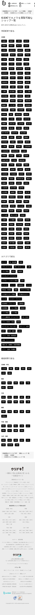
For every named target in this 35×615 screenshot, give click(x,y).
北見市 (26, 45)
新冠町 (11, 210)
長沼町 (4, 128)
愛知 (22, 401)
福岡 (3, 440)
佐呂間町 (4, 192)
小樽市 (19, 41)
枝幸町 (21, 174)
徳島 (3, 430)
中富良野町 (5, 151)
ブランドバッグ (6, 267)
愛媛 (15, 430)
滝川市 (4, 68)
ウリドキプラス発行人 (23, 563)
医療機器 (4, 308)
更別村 (27, 224)
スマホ (29, 285)
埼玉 (22, 383)
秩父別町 (23, 132)
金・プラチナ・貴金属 (18, 570)
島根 (9, 426)
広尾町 (11, 229)
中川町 (14, 160)
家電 (18, 322)
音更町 (23, 215)
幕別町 (19, 229)
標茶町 (4, 242)
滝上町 (27, 192)
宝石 (21, 262)
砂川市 (11, 68)
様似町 (26, 210)
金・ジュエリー (5, 484)
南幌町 (4, 123)
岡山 (15, 426)
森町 (27, 87)
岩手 (17, 368)
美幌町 (4, 183)
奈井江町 (12, 123)
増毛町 (4, 165)
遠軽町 (13, 192)
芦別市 (27, 55)
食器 (19, 331)
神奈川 (10, 387)
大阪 (15, 411)
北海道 (3, 511)
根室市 (19, 64)
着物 (16, 289)
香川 (9, 430)
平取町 (4, 210)
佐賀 (9, 440)
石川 (15, 397)
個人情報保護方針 (10, 544)
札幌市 (4, 41)
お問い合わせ (27, 546)
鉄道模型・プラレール (8, 303)
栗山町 (11, 128)
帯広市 (19, 45)
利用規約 (16, 542)
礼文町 (4, 178)
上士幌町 (12, 220)
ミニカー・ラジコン (15, 299)
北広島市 (4, 77)
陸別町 (26, 233)
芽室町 (11, 224)
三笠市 (11, 64)
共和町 (29, 110)
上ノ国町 (28, 91)
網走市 (20, 50)
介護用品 (21, 303)
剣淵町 (11, 155)
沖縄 (17, 445)
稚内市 (13, 55)
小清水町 (4, 187)
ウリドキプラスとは (11, 563)
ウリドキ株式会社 (21, 592)
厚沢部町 (4, 96)
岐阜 (9, 401)
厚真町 (26, 201)
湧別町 (20, 192)
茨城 (3, 383)
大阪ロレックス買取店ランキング (26, 579)
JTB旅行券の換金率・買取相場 (9, 586)
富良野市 (4, 73)
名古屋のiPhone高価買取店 (26, 586)
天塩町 (20, 169)
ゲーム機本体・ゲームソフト (10, 317)
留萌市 (27, 50)
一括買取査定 (14, 3)
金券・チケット (28, 495)
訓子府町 (13, 187)
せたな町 (4, 100)
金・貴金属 (13, 262)
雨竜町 (4, 137)
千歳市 (26, 64)
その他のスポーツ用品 (8, 294)
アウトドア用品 (25, 289)
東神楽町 (4, 142)
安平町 (13, 206)
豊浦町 (4, 201)
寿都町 (20, 100)
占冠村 (24, 151)
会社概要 (31, 549)
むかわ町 (20, 206)
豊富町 (29, 174)
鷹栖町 (26, 137)
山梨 (28, 397)
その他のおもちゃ (24, 294)
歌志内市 (19, 68)
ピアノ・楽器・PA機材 (8, 349)
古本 (22, 280)
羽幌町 (26, 165)
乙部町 (13, 96)
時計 (5, 570)
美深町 (26, 155)
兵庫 (22, 411)
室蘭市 (4, 45)
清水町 (4, 224)
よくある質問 (20, 546)
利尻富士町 (20, 178)
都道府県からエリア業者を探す (17, 505)
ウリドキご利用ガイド (7, 542)
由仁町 (29, 123)
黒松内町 (28, 100)
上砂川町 (20, 123)
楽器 (12, 495)
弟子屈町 (12, 242)
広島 (22, 426)
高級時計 (20, 285)
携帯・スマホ (21, 484)
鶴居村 (20, 242)
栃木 (9, 383)
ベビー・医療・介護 (25, 502)
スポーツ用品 (26, 499)
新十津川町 (5, 132)
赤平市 (11, 59)
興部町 (4, 197)
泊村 (11, 114)
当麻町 (13, 142)
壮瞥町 (11, 201)
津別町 (11, 183)
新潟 (3, 397)
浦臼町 (26, 128)
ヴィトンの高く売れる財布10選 (26, 576)
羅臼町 (27, 247)
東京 (3, 387)
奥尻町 (20, 96)
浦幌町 (4, 238)
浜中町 (26, 238)
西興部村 (12, 197)
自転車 (23, 308)
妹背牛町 (14, 132)
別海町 (4, 247)
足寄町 (19, 233)
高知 (22, 430)
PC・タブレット (19, 267)
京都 (9, 411)
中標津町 (12, 247)
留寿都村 (28, 105)
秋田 (29, 368)
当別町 (27, 77)
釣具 (13, 271)
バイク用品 (5, 312)
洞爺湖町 (4, 206)
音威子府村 (5, 160)
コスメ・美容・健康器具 (9, 335)
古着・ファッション (8, 340)
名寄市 (4, 64)
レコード (4, 285)
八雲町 (4, 91)
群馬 (15, 383)
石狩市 (13, 77)
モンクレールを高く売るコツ (26, 584)
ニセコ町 (12, 105)
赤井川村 (26, 119)
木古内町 (4, 87)
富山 (9, 397)
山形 (3, 373)
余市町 (19, 119)
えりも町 (4, 215)
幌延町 (29, 178)
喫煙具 (20, 271)
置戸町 (21, 187)
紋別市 (19, 59)
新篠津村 (4, 82)
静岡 (15, 401)
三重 (28, 401)
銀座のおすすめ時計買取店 (9, 579)
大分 (28, 440)
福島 (9, 373)
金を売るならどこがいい (9, 581)
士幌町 (4, 220)
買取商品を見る (14, 5)
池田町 (26, 229)
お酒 (29, 267)
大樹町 (4, 229)
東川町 (11, 146)
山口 (28, 426)
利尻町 (11, 178)
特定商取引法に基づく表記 (22, 544)
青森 (11, 368)
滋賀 (3, 411)
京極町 (13, 110)
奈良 (28, 411)
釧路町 (11, 238)
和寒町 (4, 155)
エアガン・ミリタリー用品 (10, 280)
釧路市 (11, 45)
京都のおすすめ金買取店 (26, 581)
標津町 (20, 247)
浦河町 (19, 210)
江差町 (20, 91)
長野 (3, 401)
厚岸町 (19, 238)
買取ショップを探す (26, 3)
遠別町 (13, 169)
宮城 (23, 368)
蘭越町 (4, 105)
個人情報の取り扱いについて (25, 542)
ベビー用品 (14, 308)
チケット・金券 (24, 326)
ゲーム (29, 486)
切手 (3, 331)
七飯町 (13, 87)
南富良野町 (15, 151)
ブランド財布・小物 (8, 322)
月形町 (19, 128)
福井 (22, 397)
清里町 (26, 183)
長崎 (15, 440)
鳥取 (3, 426)
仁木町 (11, 119)
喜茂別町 (4, 110)
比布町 (20, 142)
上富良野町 (27, 146)
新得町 (27, 220)
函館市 (11, 41)
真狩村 (20, 105)
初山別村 (4, 169)
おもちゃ (16, 493)
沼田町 (19, 137)
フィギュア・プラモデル (9, 276)
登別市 (13, 73)
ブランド (9, 570)
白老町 (19, 201)
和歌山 (4, 416)
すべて (4, 262)
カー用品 (14, 312)
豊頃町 (4, 233)
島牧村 (13, 100)
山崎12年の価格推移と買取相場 (9, 584)
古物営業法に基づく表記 (9, 546)
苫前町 (19, 165)
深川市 (27, 68)
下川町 (19, 155)
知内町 (27, 82)
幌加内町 (22, 160)
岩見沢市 (12, 50)
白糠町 (27, 242)
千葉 (28, 383)
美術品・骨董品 (6, 289)
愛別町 (27, 142)
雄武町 (20, 197)
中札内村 (19, 224)
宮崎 (3, 445)
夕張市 (4, 50)
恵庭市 (20, 73)
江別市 (4, 59)
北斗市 (20, 77)
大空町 (27, 197)
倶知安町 (20, 110)
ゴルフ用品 (5, 271)
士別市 (26, 59)
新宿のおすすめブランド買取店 (9, 576)
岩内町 (4, 114)
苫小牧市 (4, 55)
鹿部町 (20, 87)
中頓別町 (13, 174)
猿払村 (27, 169)
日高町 (29, 206)
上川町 (4, 146)
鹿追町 (20, 220)
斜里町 (19, 183)
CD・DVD (25, 317)
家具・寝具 (11, 331)
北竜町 (11, 137)
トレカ (4, 299)
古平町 (4, 119)
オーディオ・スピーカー (9, 326)
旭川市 (26, 41)
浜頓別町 (4, 174)
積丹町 (26, 114)
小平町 (11, 165)
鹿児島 (10, 445)
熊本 (22, 440)
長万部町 (12, 91)
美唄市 (20, 55)
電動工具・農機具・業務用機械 (11, 344)
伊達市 (27, 73)
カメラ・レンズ (29, 484)
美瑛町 (19, 146)
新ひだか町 (14, 215)
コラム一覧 (17, 567)
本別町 (11, 233)
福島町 (20, 82)
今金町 (27, 96)
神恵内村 (18, 114)
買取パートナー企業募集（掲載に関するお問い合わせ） (15, 549)
